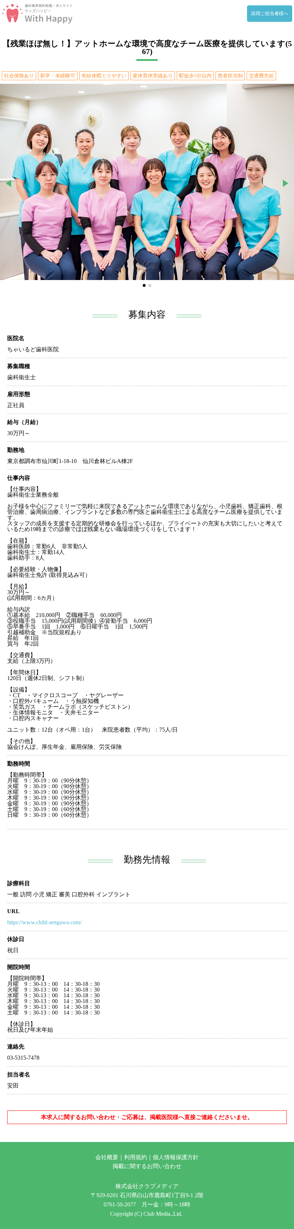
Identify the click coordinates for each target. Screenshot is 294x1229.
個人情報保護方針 (176, 1157)
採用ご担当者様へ (269, 13)
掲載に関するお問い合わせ (147, 1166)
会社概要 (106, 1157)
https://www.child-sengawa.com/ (44, 922)
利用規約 (135, 1157)
